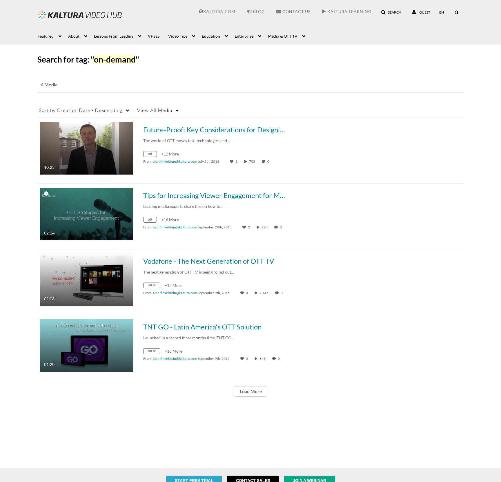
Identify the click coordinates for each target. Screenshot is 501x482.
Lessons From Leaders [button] (113, 36)
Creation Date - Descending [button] (81, 110)
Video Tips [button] (177, 36)
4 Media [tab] (49, 84)
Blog (258, 11)
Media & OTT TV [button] (282, 36)
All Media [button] (154, 110)
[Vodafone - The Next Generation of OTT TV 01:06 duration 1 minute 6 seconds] (86, 279)
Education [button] (211, 36)
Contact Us (296, 11)
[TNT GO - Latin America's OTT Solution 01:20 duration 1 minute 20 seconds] (86, 344)
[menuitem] (52, 35)
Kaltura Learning (348, 11)
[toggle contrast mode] (456, 12)
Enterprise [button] (244, 36)
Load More (250, 391)
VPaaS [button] (153, 36)
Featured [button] (45, 36)
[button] (391, 12)
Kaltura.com (219, 11)
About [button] (73, 36)
